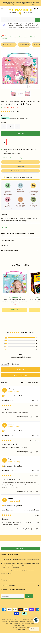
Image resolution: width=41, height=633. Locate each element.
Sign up (29, 596)
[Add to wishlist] (4, 142)
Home (2, 35)
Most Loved (10, 619)
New (20, 619)
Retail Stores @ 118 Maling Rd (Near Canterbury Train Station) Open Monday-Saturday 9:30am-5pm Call (23, 24)
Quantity (3, 122)
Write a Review (24, 375)
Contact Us (17, 623)
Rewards (24, 625)
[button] (35, 9)
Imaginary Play (24, 44)
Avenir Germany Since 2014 (10, 107)
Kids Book (22, 621)
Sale (16, 619)
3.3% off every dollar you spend (23, 177)
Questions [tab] (15, 364)
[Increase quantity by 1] (17, 126)
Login (7, 177)
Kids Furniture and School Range (10, 621)
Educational (26, 619)
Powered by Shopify (20, 629)
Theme (6, 623)
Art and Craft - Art (9, 44)
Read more (4, 227)
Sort (22, 382)
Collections (29, 621)
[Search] (37, 20)
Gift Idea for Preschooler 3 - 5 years (20, 171)
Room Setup (17, 625)
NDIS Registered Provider (28, 623)
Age (11, 623)
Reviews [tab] (5, 364)
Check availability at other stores (12, 153)
